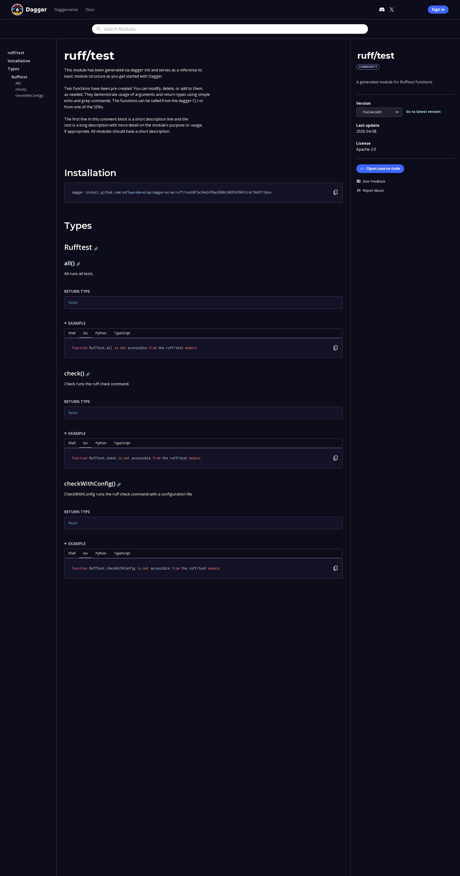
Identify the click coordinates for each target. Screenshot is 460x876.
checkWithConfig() (29, 95)
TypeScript (122, 333)
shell (71, 333)
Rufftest (19, 77)
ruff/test (16, 52)
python (100, 333)
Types (13, 68)
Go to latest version (423, 111)
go (85, 333)
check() (20, 89)
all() (18, 83)
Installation (19, 60)
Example (77, 323)
